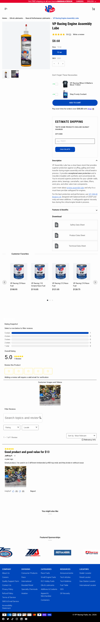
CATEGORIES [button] (46, 569)
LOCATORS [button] (84, 569)
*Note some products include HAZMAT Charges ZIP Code (72, 130)
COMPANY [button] (6, 569)
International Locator (88, 585)
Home (4, 18)
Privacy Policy (7, 589)
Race (23, 577)
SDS (62, 589)
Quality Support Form (10, 581)
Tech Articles (65, 577)
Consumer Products (29, 573)
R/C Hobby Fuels (47, 581)
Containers (45, 600)
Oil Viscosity (65, 593)
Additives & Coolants (49, 589)
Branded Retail (27, 585)
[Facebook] (3, 619)
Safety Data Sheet (77, 225)
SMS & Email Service (10, 601)
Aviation (24, 593)
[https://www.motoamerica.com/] (16, 552)
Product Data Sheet (77, 235)
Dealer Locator (85, 573)
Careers (5, 577)
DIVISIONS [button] (25, 569)
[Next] (95, 282)
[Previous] (4, 282)
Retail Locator (85, 577)
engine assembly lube (75, 188)
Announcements (66, 573)
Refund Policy (7, 593)
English (90, 1)
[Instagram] (17, 619)
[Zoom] (7, 64)
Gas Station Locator (87, 581)
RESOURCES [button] (65, 569)
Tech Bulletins (65, 581)
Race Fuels (45, 573)
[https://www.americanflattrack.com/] (75, 552)
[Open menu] (6, 9)
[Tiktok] (12, 619)
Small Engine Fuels (48, 577)
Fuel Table (64, 585)
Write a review (78, 34)
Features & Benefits (60, 210)
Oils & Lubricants (16, 18)
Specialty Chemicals (29, 589)
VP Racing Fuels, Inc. (83, 615)
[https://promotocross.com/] (46, 552)
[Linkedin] (21, 619)
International (26, 581)
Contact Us (6, 585)
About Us (6, 573)
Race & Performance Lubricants (38, 18)
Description (56, 160)
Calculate (65, 149)
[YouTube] (26, 619)
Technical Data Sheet (77, 246)
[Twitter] (8, 619)
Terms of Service (9, 597)
